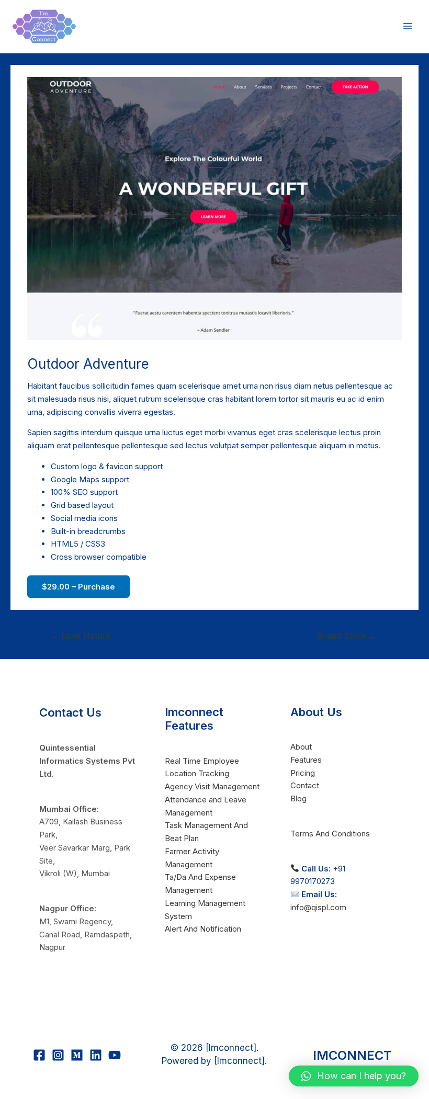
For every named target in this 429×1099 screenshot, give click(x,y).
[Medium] (77, 1055)
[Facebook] (39, 1055)
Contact (304, 785)
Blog (298, 798)
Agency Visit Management (212, 786)
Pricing (302, 773)
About (301, 747)
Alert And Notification (203, 929)
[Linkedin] (95, 1055)
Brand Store (347, 635)
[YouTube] (114, 1055)
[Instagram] (58, 1055)
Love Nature (80, 635)
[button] (354, 1076)
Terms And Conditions (330, 834)
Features (306, 760)
